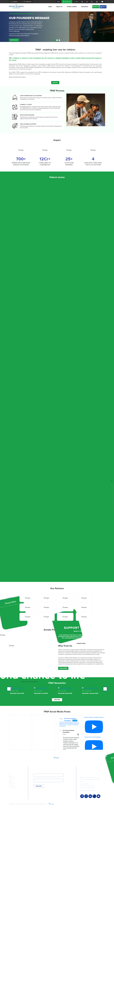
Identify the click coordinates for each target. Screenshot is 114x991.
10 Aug (64, 734)
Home (50, 6)
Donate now (67, 1)
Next (96, 607)
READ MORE (63, 668)
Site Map (11, 785)
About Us (59, 6)
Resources (84, 6)
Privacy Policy (12, 787)
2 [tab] (57, 40)
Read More (55, 82)
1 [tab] (54, 40)
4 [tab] (79, 622)
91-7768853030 (91, 786)
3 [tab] (59, 40)
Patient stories (72, 6)
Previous (18, 607)
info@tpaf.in (15, 1)
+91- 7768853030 (27, 1)
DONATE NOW (81, 643)
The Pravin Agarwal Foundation (68, 731)
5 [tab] (99, 622)
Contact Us (12, 783)
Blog (58, 1)
